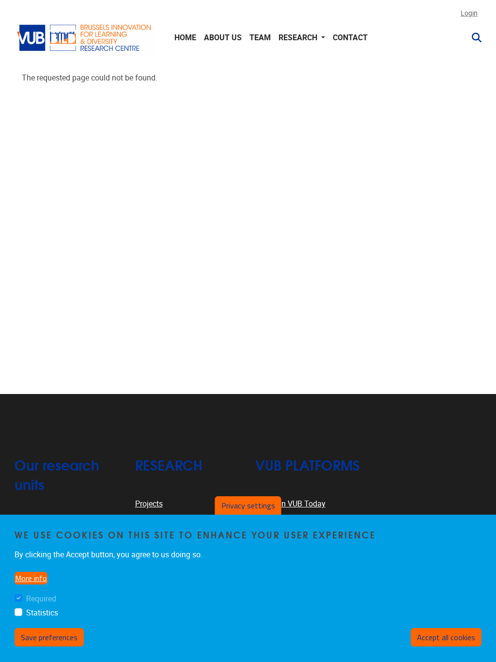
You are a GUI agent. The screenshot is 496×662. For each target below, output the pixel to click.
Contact (350, 37)
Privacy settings (248, 505)
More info (31, 578)
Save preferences (49, 637)
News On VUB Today (290, 503)
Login (469, 13)
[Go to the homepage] (85, 37)
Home (185, 37)
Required (41, 598)
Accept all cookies (446, 637)
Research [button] (299, 37)
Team (260, 37)
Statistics (42, 612)
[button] (472, 38)
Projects (149, 503)
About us (223, 37)
